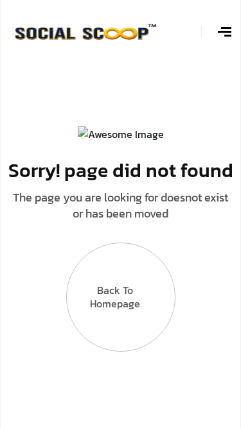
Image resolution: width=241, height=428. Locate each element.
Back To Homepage (115, 296)
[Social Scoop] (85, 31)
